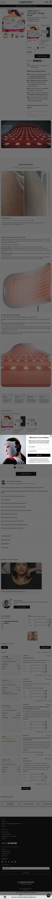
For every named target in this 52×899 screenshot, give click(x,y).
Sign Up (39, 455)
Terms (48, 462)
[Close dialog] (51, 436)
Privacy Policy (43, 462)
